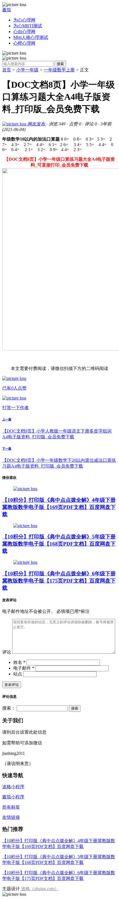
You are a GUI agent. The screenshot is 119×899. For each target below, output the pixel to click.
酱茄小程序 (13, 797)
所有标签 (11, 807)
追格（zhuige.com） (40, 888)
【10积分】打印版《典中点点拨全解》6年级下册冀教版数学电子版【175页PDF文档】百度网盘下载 (59, 581)
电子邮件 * (23, 668)
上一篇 (6, 419)
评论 (6, 652)
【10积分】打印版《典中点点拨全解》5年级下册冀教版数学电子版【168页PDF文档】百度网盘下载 (59, 544)
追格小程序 (13, 786)
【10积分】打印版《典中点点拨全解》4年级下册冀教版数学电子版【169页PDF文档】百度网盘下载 (59, 507)
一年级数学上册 (59, 70)
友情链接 (11, 817)
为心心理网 (24, 20)
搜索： (8, 708)
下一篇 (6, 448)
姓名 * (19, 662)
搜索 (60, 64)
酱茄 (6, 9)
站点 (17, 674)
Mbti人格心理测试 (30, 37)
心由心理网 (24, 31)
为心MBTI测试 (27, 25)
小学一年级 (27, 70)
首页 (6, 70)
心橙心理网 (24, 43)
